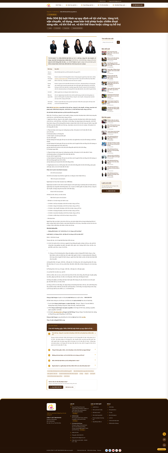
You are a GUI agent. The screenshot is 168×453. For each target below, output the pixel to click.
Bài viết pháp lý (112, 415)
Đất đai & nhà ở (96, 412)
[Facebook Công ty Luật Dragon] (106, 450)
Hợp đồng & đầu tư (97, 421)
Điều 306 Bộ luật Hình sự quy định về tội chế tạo (84, 371)
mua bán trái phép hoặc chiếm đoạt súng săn (68, 373)
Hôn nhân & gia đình (97, 415)
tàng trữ (86, 373)
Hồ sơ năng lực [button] (161, 449)
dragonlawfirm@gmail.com (78, 437)
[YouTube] (113, 450)
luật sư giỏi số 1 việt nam (52, 373)
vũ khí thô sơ (66, 376)
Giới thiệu (111, 407)
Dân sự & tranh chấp (97, 409)
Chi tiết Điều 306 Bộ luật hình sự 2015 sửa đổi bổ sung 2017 (59, 371)
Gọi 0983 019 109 (56, 387)
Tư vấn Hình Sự (55, 11)
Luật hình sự (95, 407)
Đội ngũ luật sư (112, 409)
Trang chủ (49, 11)
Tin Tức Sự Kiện (104, 5)
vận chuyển (92, 373)
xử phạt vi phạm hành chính (61, 78)
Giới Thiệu (58, 5)
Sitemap (99, 450)
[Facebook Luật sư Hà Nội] (110, 450)
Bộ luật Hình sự (56, 107)
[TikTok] (116, 450)
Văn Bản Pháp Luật (120, 5)
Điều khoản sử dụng (113, 423)
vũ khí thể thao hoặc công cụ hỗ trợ (54, 376)
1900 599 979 (80, 435)
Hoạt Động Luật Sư (88, 5)
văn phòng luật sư (58, 312)
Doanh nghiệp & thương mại (98, 418)
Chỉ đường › (75, 413)
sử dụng (81, 373)
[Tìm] (118, 42)
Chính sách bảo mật (114, 420)
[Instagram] (120, 450)
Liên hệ (110, 418)
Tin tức (110, 412)
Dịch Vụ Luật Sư (72, 5)
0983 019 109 (111, 191)
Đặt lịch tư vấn (69, 387)
